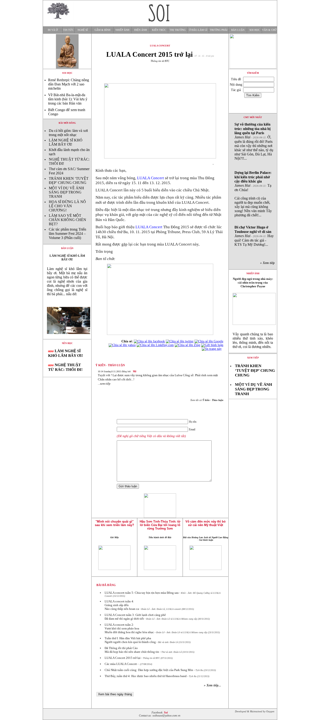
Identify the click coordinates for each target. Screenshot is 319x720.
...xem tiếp (104, 383)
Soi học (254, 30)
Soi (166, 712)
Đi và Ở (53, 30)
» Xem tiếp (268, 263)
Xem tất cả (206, 400)
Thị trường (178, 30)
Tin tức (68, 30)
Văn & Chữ (269, 30)
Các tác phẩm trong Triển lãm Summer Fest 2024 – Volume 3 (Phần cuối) (67, 233)
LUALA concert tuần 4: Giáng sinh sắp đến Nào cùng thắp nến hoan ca (122, 605)
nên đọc (67, 343)
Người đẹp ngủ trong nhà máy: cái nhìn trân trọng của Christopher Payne (253, 282)
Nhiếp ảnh (122, 30)
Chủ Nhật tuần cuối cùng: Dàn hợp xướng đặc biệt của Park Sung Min (149, 670)
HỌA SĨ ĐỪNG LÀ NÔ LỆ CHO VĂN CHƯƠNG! (67, 206)
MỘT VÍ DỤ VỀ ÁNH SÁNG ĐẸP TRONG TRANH (66, 192)
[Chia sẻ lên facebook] (149, 341)
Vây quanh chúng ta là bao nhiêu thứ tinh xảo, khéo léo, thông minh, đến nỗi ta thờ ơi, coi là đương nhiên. (253, 340)
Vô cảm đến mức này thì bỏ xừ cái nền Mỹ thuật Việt (205, 523)
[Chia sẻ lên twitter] (180, 341)
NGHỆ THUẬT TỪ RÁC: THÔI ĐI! (65, 367)
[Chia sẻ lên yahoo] (122, 345)
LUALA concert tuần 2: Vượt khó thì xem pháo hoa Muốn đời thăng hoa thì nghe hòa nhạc (129, 628)
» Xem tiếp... (212, 685)
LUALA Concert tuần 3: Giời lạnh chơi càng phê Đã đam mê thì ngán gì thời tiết (135, 616)
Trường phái (218, 30)
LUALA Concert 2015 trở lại (123, 658)
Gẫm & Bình (102, 30)
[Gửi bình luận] (212, 345)
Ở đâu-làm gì (198, 30)
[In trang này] (212, 349)
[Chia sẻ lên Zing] (187, 345)
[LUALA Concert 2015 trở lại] (67, 338)
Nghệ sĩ (83, 30)
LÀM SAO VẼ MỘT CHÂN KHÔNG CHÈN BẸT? (67, 220)
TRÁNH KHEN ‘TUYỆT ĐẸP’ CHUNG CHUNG (69, 180)
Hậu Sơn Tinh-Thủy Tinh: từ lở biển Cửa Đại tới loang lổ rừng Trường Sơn (160, 525)
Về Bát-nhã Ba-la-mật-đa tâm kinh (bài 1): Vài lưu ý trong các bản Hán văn (67, 99)
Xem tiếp (253, 357)
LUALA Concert (150, 178)
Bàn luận (238, 30)
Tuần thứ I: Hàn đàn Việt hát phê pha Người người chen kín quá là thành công (130, 640)
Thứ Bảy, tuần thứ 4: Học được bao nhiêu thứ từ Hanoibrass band (146, 676)
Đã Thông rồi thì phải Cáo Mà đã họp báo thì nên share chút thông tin (132, 649)
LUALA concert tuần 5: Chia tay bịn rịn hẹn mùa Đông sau (142, 592)
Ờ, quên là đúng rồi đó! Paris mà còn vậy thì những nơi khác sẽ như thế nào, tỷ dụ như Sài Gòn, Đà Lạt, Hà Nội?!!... (253, 141)
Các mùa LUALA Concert (121, 664)
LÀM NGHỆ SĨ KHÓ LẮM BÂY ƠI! (65, 142)
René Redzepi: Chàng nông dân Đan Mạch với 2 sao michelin (68, 84)
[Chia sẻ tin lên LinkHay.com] (155, 345)
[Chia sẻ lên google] (209, 341)
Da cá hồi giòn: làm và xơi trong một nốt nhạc (68, 133)
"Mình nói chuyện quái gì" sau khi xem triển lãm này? (114, 523)
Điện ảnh (140, 30)
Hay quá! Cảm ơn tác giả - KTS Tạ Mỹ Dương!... (254, 235)
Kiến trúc (159, 30)
